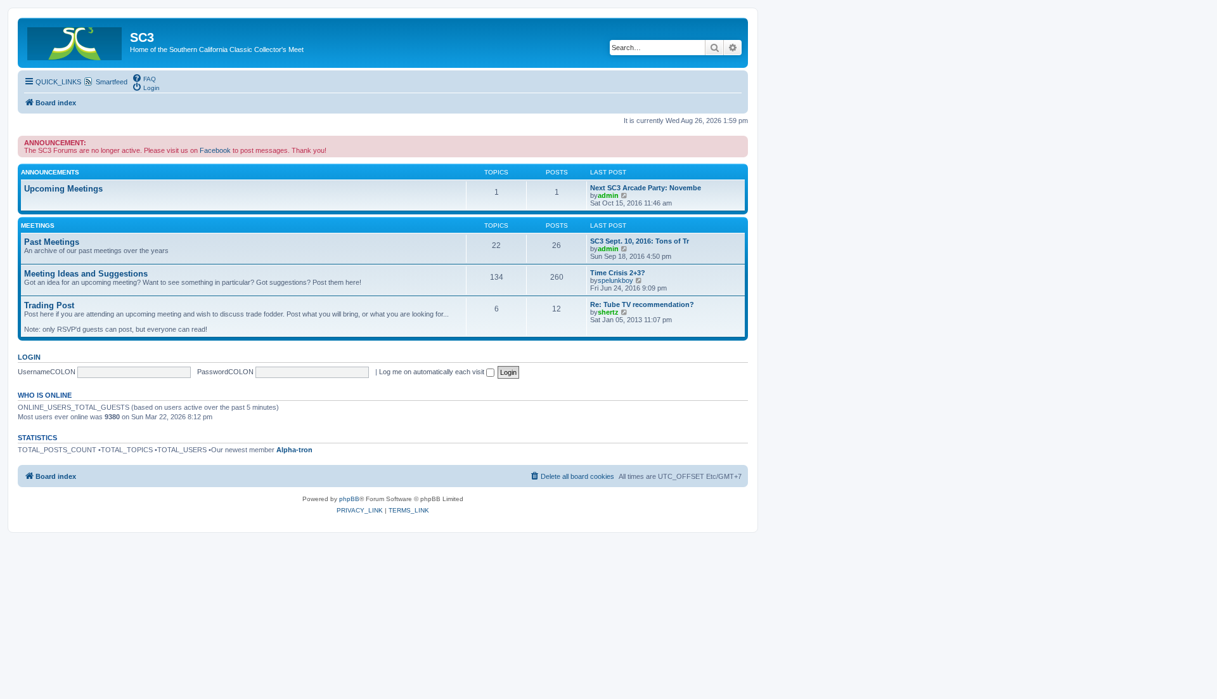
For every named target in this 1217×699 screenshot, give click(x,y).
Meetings (38, 225)
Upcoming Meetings (63, 188)
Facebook (215, 150)
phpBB (349, 498)
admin (608, 195)
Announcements (50, 172)
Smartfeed (111, 82)
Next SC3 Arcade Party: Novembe (645, 188)
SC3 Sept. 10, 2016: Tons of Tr (639, 241)
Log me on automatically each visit (432, 372)
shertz (608, 312)
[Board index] (75, 41)
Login (29, 357)
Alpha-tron (294, 450)
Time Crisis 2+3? (617, 273)
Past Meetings (51, 242)
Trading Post (49, 305)
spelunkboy (615, 280)
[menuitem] (144, 78)
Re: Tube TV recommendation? (642, 304)
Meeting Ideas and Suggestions (86, 273)
